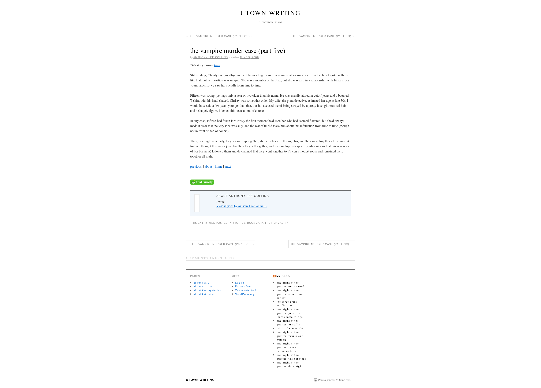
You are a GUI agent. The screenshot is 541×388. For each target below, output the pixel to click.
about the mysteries (207, 290)
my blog (283, 276)
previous (196, 166)
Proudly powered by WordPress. (334, 379)
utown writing (270, 12)
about (208, 166)
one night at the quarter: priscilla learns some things (290, 313)
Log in (239, 282)
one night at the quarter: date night (290, 364)
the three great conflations (287, 303)
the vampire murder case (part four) (219, 36)
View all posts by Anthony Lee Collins (241, 206)
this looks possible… (291, 328)
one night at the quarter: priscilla (288, 322)
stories (239, 222)
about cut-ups (203, 286)
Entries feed (243, 286)
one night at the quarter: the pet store (291, 357)
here (217, 65)
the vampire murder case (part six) (324, 36)
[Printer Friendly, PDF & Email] (202, 181)
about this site (204, 294)
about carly (201, 282)
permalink (279, 222)
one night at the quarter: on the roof (290, 284)
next (228, 166)
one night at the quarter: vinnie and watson (290, 335)
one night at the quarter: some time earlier (290, 294)
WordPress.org (245, 294)
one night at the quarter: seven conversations (288, 347)
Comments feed (245, 290)
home (218, 166)
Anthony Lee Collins (210, 57)
